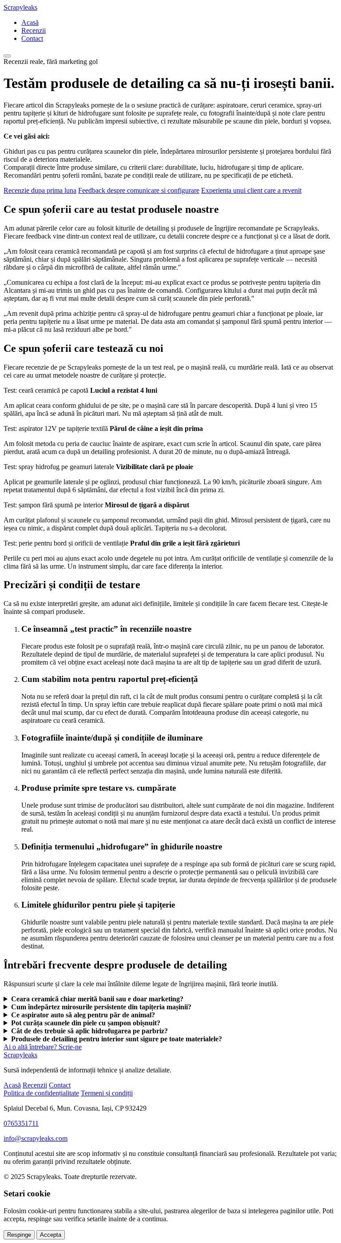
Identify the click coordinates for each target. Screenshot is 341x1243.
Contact (32, 38)
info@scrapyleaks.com (35, 1138)
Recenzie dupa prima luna (40, 190)
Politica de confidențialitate (41, 1093)
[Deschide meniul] (7, 56)
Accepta (50, 1234)
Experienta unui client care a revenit (251, 190)
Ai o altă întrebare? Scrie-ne (43, 1047)
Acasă (30, 22)
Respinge (19, 1234)
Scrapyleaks (20, 7)
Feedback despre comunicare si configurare (138, 190)
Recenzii (33, 30)
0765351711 (21, 1123)
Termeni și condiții (107, 1093)
